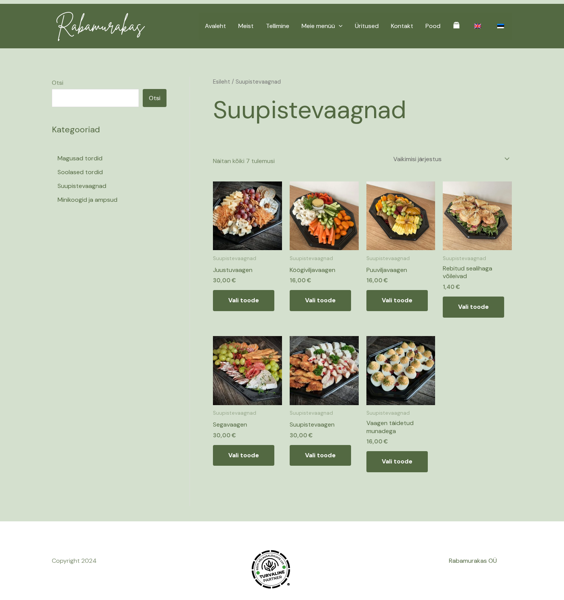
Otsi (57, 83)
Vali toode (243, 300)
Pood (432, 26)
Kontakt (402, 26)
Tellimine (277, 26)
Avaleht (215, 26)
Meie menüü (318, 26)
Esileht (221, 82)
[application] (339, 26)
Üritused (367, 26)
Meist (246, 26)
